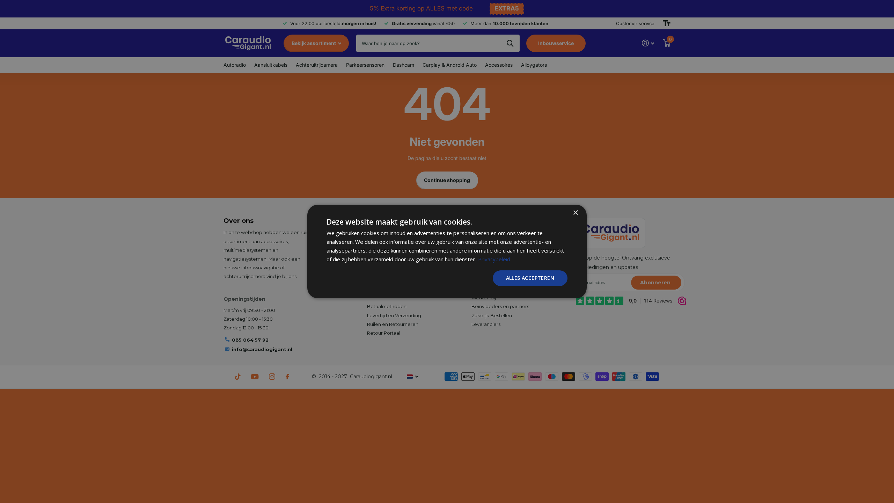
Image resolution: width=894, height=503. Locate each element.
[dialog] (447, 251)
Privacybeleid (494, 259)
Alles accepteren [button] (530, 278)
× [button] (575, 213)
